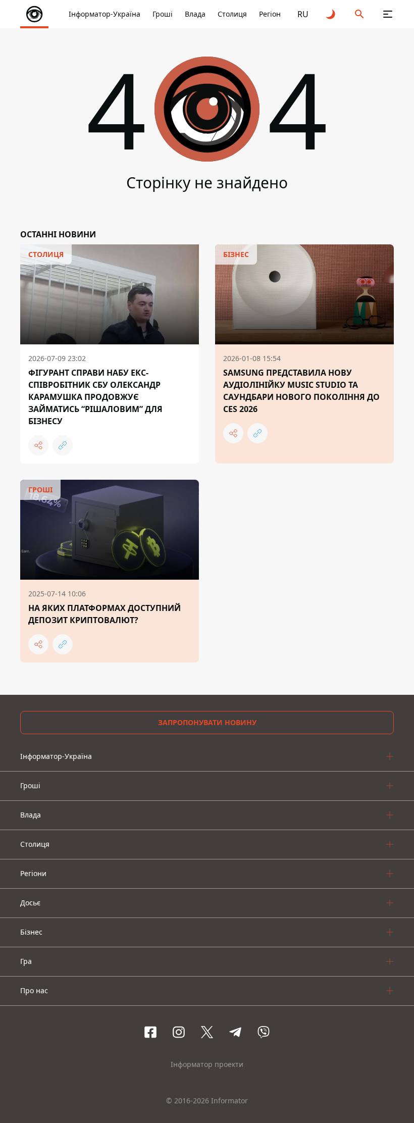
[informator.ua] (34, 14)
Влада (195, 14)
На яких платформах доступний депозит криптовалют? (104, 614)
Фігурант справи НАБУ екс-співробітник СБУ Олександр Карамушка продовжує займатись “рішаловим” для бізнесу (95, 397)
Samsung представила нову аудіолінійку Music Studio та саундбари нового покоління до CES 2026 (301, 391)
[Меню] (388, 14)
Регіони (272, 14)
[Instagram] (179, 1032)
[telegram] (235, 1032)
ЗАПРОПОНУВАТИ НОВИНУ (207, 722)
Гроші (162, 14)
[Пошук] (359, 14)
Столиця (232, 14)
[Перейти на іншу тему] (331, 14)
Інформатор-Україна (104, 14)
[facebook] (150, 1032)
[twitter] (207, 1032)
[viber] (263, 1032)
